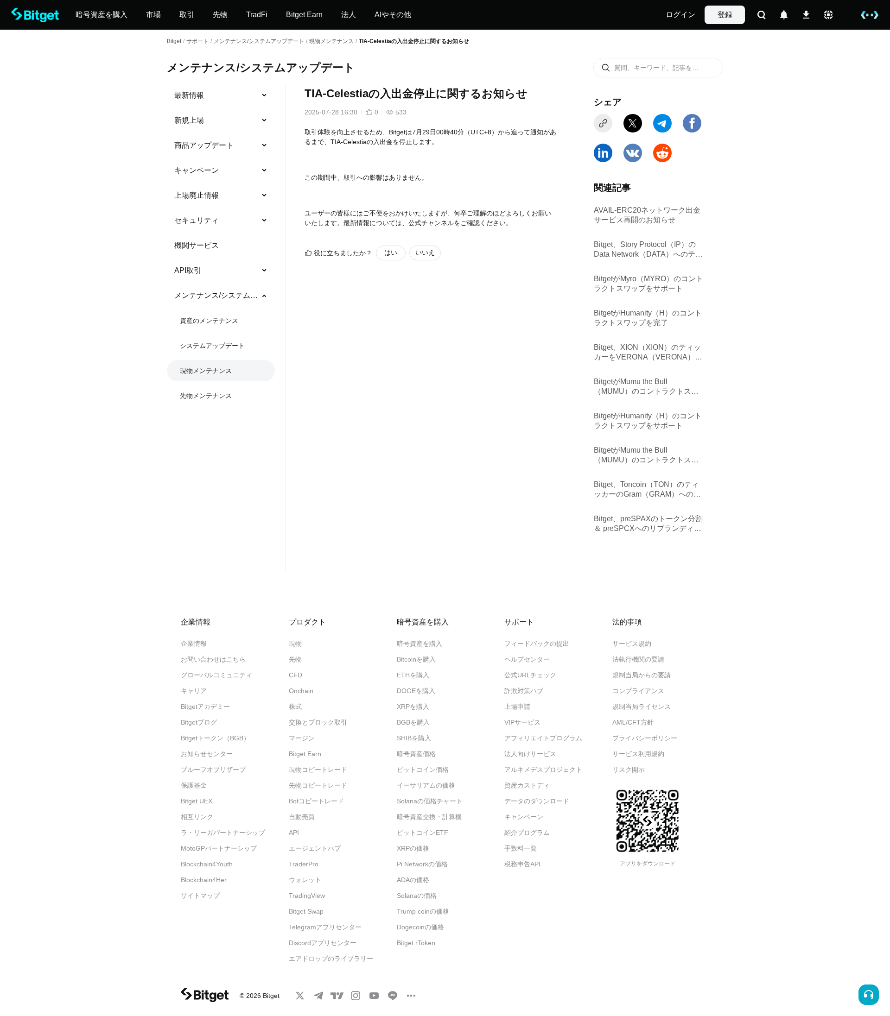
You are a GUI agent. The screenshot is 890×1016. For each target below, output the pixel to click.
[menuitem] (221, 95)
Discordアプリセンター (322, 943)
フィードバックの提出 (536, 643)
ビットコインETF (422, 832)
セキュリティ (196, 220)
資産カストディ (527, 785)
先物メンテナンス (206, 395)
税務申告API (522, 864)
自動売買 (302, 816)
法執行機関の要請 (638, 659)
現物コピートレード (318, 769)
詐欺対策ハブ (523, 690)
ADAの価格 (413, 879)
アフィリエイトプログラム (543, 738)
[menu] (220, 247)
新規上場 (189, 120)
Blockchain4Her (204, 879)
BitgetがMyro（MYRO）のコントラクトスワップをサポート (648, 283)
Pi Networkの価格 (422, 864)
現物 (295, 643)
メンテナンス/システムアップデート (259, 41)
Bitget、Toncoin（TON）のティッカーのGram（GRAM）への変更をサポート (647, 489)
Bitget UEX (196, 801)
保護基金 (194, 785)
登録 (725, 15)
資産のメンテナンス (209, 320)
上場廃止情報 (196, 195)
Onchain (301, 690)
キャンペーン (196, 170)
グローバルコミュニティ (216, 675)
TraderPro (303, 864)
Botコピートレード (316, 801)
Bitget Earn (305, 753)
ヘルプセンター (527, 659)
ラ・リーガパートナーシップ (223, 832)
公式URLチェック (530, 675)
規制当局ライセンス (641, 706)
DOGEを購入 (416, 690)
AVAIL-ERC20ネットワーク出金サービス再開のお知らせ (647, 215)
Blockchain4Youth (207, 864)
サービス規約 (631, 643)
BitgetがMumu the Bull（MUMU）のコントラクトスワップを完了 (646, 387)
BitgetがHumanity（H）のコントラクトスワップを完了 (648, 318)
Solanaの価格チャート (430, 801)
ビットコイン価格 (423, 769)
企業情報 (194, 643)
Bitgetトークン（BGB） (215, 738)
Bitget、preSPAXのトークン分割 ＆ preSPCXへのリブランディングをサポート (648, 524)
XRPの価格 (413, 848)
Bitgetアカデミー (205, 706)
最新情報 (189, 95)
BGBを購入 (413, 722)
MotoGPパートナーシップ (219, 848)
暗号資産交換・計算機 (429, 816)
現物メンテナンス (331, 41)
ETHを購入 (413, 675)
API (294, 832)
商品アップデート (204, 145)
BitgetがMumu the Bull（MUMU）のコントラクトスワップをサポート (646, 455)
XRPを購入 (413, 706)
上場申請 (517, 706)
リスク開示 (628, 769)
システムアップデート (212, 345)
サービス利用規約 (638, 753)
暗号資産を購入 (419, 643)
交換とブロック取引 (318, 722)
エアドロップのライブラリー (331, 958)
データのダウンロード (536, 801)
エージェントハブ (315, 848)
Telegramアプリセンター (325, 927)
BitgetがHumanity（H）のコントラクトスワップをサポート (648, 420)
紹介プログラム (527, 832)
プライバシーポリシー (644, 738)
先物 (295, 659)
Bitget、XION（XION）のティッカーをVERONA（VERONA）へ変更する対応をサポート (648, 352)
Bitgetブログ (199, 722)
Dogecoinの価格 (420, 927)
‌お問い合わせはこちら (213, 659)
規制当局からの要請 (641, 675)
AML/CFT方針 (633, 722)
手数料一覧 (520, 848)
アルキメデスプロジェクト (543, 769)
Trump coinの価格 (423, 911)
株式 (295, 706)
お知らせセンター (207, 753)
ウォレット (305, 879)
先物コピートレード (318, 785)
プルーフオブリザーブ (213, 769)
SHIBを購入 (414, 738)
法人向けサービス (530, 753)
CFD (295, 675)
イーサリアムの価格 (426, 785)
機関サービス (196, 245)
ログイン (680, 15)
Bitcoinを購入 (416, 659)
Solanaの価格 (417, 895)
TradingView (307, 895)
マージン (302, 738)
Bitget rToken (416, 943)
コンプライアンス (638, 690)
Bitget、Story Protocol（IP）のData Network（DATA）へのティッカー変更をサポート (648, 249)
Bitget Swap (306, 911)
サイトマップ (200, 895)
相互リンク (197, 816)
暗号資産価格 (416, 753)
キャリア (194, 690)
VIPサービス (522, 722)
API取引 (187, 270)
